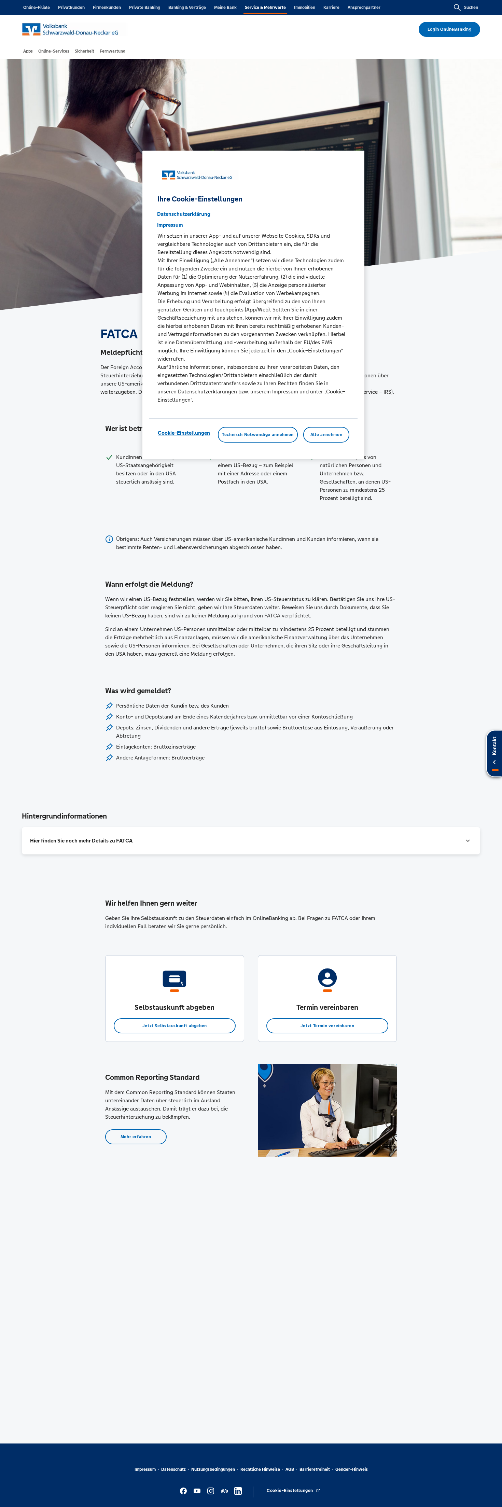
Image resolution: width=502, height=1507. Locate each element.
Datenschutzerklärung (183, 214)
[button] (251, 840)
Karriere (331, 7)
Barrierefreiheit (314, 1469)
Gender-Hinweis (351, 1469)
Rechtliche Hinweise (260, 1469)
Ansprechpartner (364, 7)
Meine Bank (225, 7)
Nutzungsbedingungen (213, 1469)
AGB (289, 1469)
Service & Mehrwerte (265, 7)
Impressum (145, 1469)
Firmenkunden (107, 7)
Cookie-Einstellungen (184, 433)
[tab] (28, 51)
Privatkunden (71, 7)
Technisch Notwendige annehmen (258, 434)
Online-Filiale (36, 7)
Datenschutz (173, 1469)
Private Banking (144, 7)
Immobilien (304, 7)
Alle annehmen (326, 434)
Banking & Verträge (187, 7)
